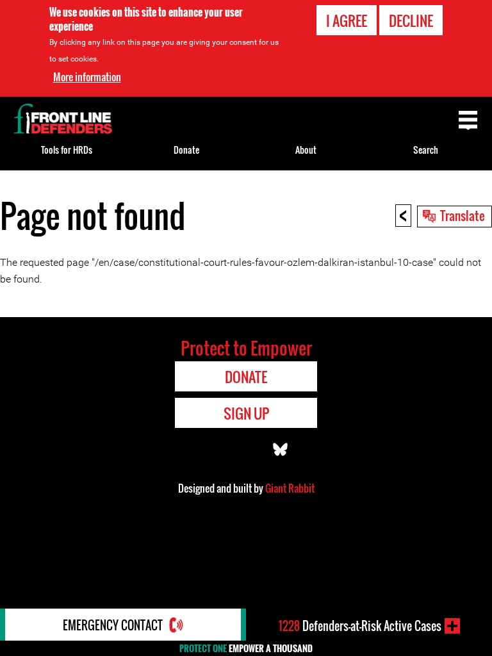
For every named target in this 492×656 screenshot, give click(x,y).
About (305, 149)
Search (425, 149)
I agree (346, 20)
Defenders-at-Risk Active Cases (360, 626)
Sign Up (246, 413)
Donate (186, 149)
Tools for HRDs (66, 149)
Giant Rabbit (290, 488)
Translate (462, 215)
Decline (411, 20)
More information (87, 77)
